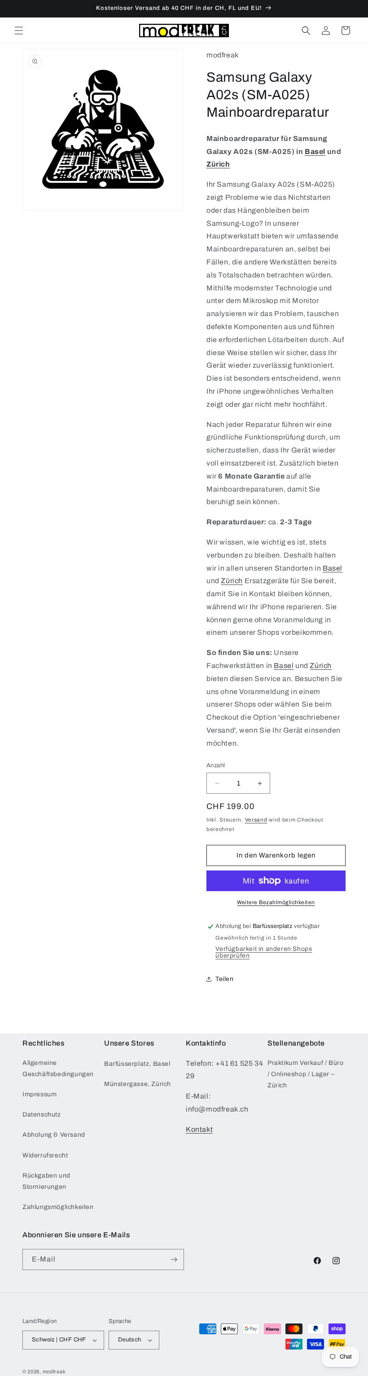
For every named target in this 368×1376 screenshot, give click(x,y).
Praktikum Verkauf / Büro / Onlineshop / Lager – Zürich (305, 1074)
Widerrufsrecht (45, 1155)
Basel (315, 151)
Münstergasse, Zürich (137, 1084)
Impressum (39, 1094)
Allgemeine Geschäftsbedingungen (58, 1068)
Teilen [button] (224, 979)
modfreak (54, 1371)
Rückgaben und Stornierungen (46, 1181)
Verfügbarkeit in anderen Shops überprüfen (263, 952)
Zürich (218, 164)
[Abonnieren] (174, 1259)
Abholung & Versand (53, 1134)
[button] (19, 30)
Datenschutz (41, 1114)
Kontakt (199, 1129)
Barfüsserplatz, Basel (137, 1063)
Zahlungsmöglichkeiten (58, 1207)
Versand (256, 820)
